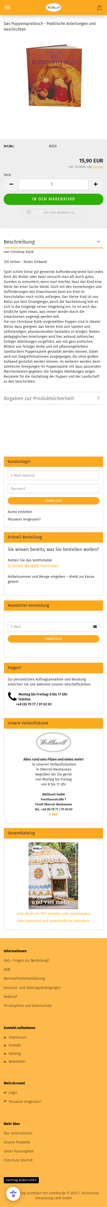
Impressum (17, 1037)
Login (13, 1093)
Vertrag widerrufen (21, 1180)
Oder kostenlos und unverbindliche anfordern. (53, 921)
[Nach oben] (93, 1199)
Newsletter (17, 1061)
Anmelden (53, 501)
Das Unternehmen (18, 1133)
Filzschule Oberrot (18, 1160)
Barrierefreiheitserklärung (24, 978)
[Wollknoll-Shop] (53, 7)
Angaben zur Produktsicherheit (39, 398)
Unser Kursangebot (19, 1151)
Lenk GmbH (63, 1198)
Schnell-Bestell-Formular (33, 566)
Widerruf (10, 997)
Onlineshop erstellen (25, 1193)
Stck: (7, 175)
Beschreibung (19, 242)
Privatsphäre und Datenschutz (28, 1006)
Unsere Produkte (17, 1142)
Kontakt (15, 1045)
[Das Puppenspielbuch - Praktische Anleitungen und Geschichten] (54, 74)
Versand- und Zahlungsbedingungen (32, 988)
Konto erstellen (20, 512)
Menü (7, 7)
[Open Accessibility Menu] (13, 1194)
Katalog (15, 1053)
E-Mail (53, 814)
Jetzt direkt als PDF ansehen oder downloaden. (54, 914)
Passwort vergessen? (24, 519)
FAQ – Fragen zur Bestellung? (26, 960)
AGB (7, 969)
